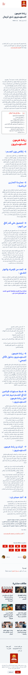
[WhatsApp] (17, 550)
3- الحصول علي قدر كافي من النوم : (17, 120)
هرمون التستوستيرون (16, 48)
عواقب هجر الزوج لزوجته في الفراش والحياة (21, 632)
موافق (18, 672)
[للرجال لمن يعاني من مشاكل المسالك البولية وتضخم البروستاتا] (7, 590)
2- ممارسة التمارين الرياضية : (18, 119)
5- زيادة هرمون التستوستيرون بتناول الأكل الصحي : (14, 124)
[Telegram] (23, 550)
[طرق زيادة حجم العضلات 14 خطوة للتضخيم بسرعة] (20, 607)
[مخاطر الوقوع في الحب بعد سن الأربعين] (20, 590)
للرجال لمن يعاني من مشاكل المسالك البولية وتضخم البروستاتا (7, 598)
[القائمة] (3, 4)
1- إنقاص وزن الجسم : (19, 117)
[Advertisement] (14, 32)
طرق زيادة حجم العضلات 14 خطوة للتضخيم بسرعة (21, 615)
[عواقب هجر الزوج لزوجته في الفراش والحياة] (20, 625)
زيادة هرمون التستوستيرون (18, 115)
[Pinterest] (11, 546)
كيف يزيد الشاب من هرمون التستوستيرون (13, 533)
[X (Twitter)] (17, 546)
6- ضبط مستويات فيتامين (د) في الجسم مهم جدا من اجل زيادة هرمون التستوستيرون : (14, 128)
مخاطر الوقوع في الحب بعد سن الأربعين (22, 597)
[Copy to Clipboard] (11, 550)
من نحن (20, 651)
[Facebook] (23, 546)
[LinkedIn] (5, 546)
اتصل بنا (9, 649)
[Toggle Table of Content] (23, 113)
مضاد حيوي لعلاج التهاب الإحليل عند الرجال (8, 632)
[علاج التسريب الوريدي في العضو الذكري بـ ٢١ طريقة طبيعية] (7, 607)
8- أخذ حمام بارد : (20, 132)
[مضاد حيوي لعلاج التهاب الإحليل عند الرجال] (7, 625)
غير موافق (11, 672)
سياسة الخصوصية (17, 649)
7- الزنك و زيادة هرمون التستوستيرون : (16, 130)
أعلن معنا (8, 646)
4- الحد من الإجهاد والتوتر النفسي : (17, 122)
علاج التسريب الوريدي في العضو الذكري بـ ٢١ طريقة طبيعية (8, 615)
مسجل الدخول (15, 571)
